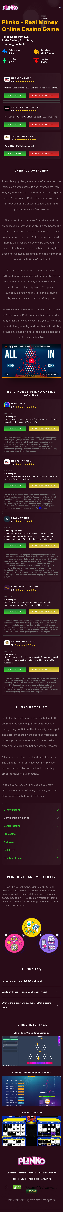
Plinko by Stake (19, 1179)
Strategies (11, 1173)
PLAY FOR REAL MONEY (43, 95)
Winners (22, 1173)
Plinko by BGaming (47, 1173)
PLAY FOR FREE (15, 95)
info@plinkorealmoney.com (47, 1199)
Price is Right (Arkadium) (39, 1179)
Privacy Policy (53, 1201)
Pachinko (32, 1173)
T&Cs (41, 508)
